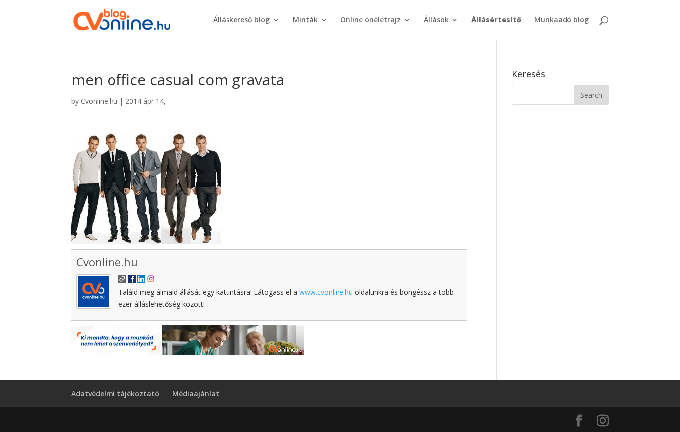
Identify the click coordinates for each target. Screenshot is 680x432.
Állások (436, 20)
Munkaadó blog (561, 20)
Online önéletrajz (370, 20)
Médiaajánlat (195, 393)
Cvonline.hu (99, 101)
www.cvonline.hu (326, 292)
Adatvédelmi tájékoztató (115, 393)
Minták (305, 20)
